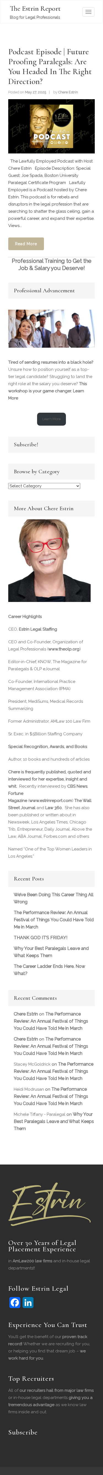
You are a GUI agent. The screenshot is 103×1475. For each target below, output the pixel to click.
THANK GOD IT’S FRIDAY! (40, 937)
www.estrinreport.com (50, 800)
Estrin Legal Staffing (38, 629)
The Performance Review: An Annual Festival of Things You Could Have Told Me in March (54, 920)
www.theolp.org (63, 649)
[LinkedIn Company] (28, 1302)
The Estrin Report (35, 8)
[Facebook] (14, 1302)
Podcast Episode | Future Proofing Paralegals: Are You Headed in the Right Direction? (50, 67)
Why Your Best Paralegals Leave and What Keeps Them (54, 1121)
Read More (26, 244)
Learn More (51, 419)
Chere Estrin (68, 92)
